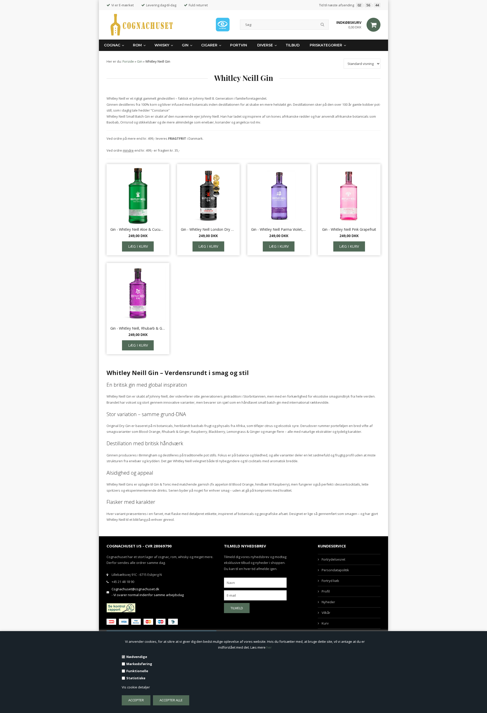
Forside (128, 61)
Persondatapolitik (335, 570)
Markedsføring (139, 664)
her (269, 647)
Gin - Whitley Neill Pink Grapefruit (349, 229)
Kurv (325, 623)
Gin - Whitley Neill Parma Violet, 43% (278, 229)
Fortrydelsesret (333, 559)
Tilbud (293, 45)
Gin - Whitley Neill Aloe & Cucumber (138, 229)
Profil (326, 591)
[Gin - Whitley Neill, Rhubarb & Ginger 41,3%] (138, 295)
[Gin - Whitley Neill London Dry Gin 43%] (208, 196)
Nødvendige (136, 656)
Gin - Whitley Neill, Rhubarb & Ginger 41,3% (138, 328)
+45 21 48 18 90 (123, 581)
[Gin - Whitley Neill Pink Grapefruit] (349, 196)
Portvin (238, 45)
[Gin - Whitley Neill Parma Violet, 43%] (278, 196)
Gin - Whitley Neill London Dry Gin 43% (208, 229)
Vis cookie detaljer (136, 687)
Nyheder (328, 602)
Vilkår (326, 612)
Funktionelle (137, 671)
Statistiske (135, 678)
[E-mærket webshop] (223, 24)
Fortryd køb (330, 580)
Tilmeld (237, 608)
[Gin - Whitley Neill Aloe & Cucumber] (138, 196)
